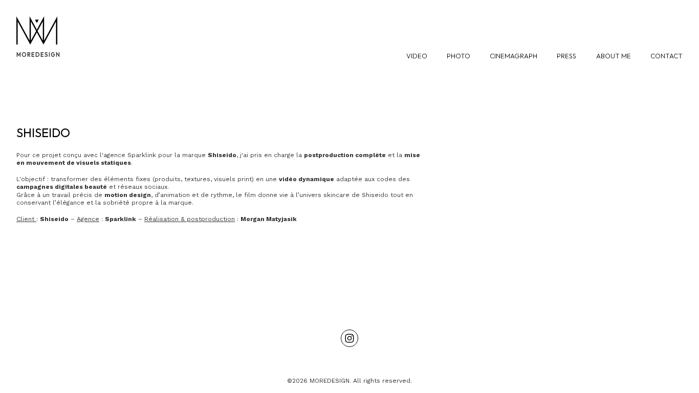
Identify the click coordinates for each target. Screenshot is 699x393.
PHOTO (458, 56)
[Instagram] (349, 338)
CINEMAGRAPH (513, 56)
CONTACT (666, 56)
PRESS (566, 56)
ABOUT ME (613, 56)
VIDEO (416, 56)
